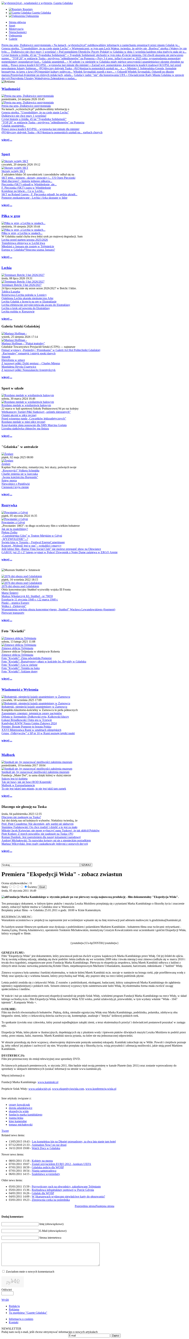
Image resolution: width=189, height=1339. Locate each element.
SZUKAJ (86, 865)
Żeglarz (5, 463)
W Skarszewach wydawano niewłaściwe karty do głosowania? (68, 1196)
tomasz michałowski (20, 1124)
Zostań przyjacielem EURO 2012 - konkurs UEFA (61, 1164)
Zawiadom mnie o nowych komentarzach (30, 1271)
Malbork (8, 755)
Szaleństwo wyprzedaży (46, 1174)
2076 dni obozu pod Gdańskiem (20, 586)
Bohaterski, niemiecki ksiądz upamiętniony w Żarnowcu (34, 706)
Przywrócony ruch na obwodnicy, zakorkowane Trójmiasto (66, 1186)
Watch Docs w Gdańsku (46, 1148)
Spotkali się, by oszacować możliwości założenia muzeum (35, 772)
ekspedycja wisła (19, 1111)
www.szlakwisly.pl (39, 1088)
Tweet (5, 1130)
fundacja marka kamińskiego (25, 1114)
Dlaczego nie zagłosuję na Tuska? (21, 817)
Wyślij (5, 1299)
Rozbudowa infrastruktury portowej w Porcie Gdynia (63, 1189)
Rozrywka (9, 505)
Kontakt (13, 1322)
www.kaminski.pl (48, 1082)
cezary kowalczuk (19, 1104)
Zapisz (115, 1335)
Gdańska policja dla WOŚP (48, 1167)
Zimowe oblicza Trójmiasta (17, 648)
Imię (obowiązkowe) (51, 1224)
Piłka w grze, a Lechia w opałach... (21, 233)
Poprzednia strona (85, 1206)
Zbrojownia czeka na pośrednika (51, 1199)
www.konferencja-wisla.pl (100, 1088)
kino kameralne (18, 1121)
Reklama (14, 1309)
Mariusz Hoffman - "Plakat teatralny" (23, 343)
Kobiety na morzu (42, 1160)
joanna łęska (16, 1117)
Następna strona (105, 1206)
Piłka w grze (10, 216)
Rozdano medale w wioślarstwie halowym (26, 405)
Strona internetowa (50, 1237)
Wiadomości (10, 89)
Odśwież (6, 1289)
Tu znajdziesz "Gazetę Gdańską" (28, 1312)
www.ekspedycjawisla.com (68, 1088)
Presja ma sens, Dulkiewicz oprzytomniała (26, 105)
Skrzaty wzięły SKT (13, 171)
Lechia (6, 268)
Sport (5, 154)
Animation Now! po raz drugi (49, 1144)
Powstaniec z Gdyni (13, 522)
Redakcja (14, 1306)
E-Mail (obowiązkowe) (52, 1230)
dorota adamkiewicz (20, 1107)
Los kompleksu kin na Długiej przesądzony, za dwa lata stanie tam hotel (74, 1141)
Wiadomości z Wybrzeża (19, 689)
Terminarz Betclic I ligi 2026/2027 (21, 285)
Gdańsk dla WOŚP (43, 1193)
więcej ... (6, 139)
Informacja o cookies (21, 1319)
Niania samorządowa (44, 1170)
